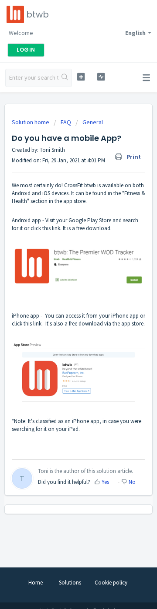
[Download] (62, 301)
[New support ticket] (81, 76)
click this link (45, 228)
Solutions (70, 582)
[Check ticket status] (101, 76)
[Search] (65, 78)
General (92, 122)
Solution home (31, 122)
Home (35, 582)
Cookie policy (111, 582)
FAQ (66, 122)
